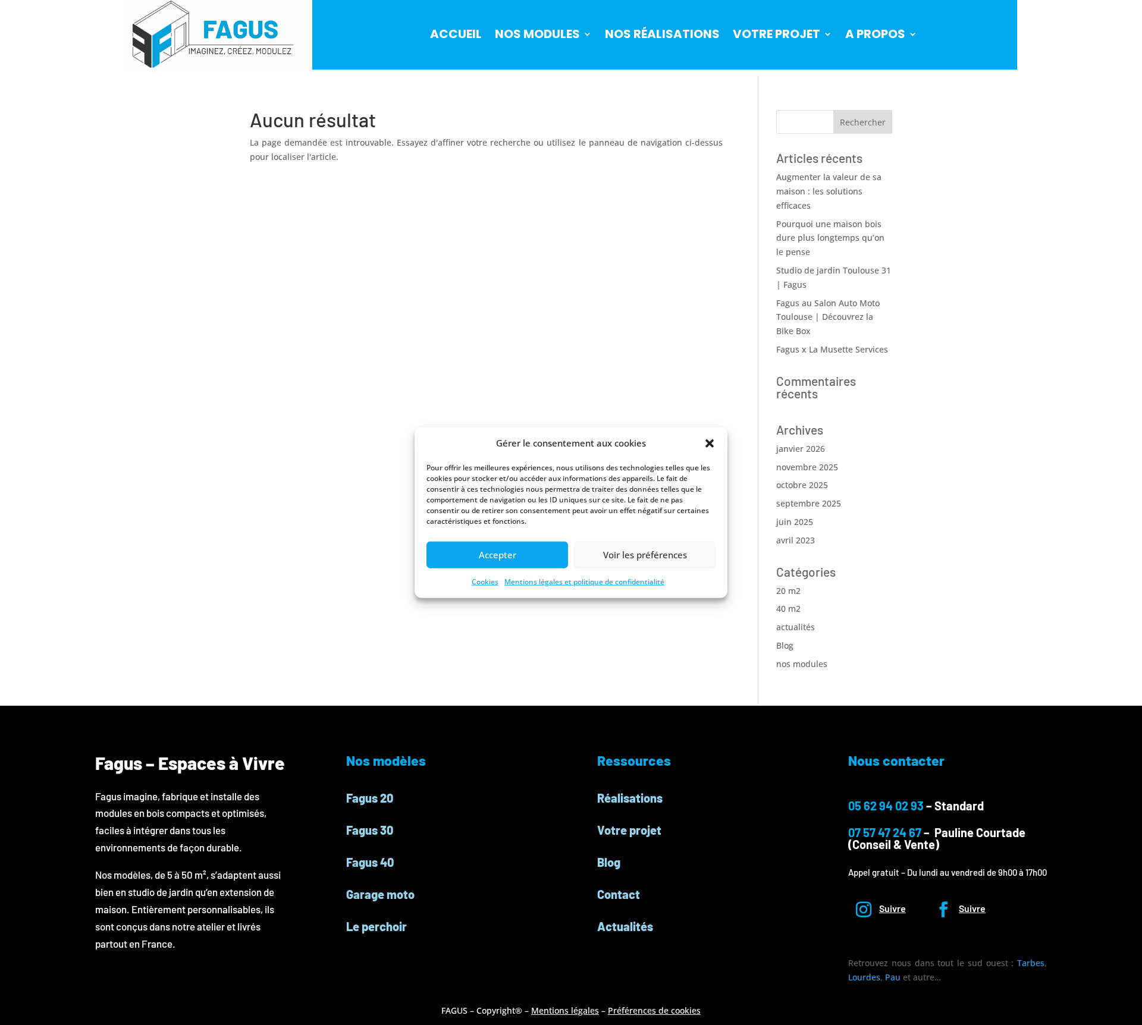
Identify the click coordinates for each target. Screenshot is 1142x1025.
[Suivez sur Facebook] (943, 909)
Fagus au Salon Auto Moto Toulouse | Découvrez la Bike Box (828, 317)
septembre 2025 (808, 503)
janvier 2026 (800, 448)
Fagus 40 (370, 862)
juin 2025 (794, 521)
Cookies (485, 582)
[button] (710, 443)
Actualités (625, 926)
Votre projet (629, 830)
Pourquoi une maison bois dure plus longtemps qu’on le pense (830, 238)
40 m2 (788, 608)
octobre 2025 (802, 485)
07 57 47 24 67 (886, 832)
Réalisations (630, 798)
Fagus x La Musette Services (832, 349)
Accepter (497, 555)
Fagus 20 (369, 798)
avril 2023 (795, 540)
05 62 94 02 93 (886, 805)
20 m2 (788, 590)
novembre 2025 (807, 467)
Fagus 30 (369, 830)
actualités (795, 627)
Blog (784, 645)
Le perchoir (376, 926)
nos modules (801, 663)
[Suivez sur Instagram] (863, 909)
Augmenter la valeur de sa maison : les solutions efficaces (828, 191)
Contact (618, 894)
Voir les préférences (645, 555)
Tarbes (1030, 963)
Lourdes (864, 977)
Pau (893, 977)
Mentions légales (565, 1010)
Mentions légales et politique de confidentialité (584, 582)
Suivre (892, 908)
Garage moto (380, 894)
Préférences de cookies (654, 1010)
